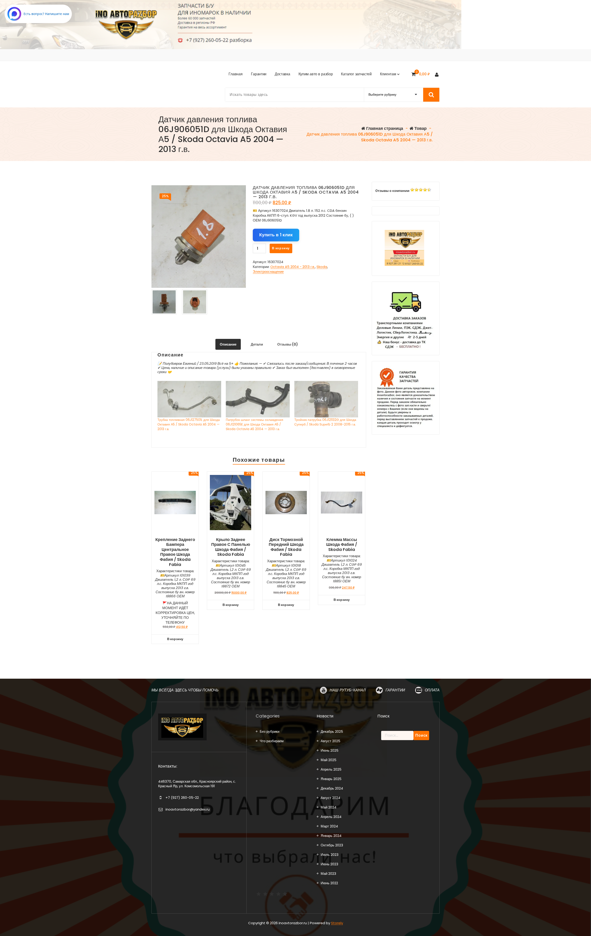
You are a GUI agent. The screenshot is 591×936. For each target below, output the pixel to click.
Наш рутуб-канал (348, 690)
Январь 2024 (331, 835)
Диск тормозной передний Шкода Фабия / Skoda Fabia (286, 547)
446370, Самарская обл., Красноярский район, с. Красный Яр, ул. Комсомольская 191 (197, 783)
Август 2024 (330, 797)
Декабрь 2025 (332, 731)
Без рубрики (269, 731)
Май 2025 (328, 759)
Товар (420, 128)
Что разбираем (271, 740)
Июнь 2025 (329, 750)
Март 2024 (329, 826)
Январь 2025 (331, 778)
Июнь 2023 (329, 864)
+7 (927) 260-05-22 (182, 797)
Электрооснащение (268, 271)
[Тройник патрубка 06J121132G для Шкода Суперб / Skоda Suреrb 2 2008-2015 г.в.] (326, 399)
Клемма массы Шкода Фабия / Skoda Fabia (341, 544)
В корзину (281, 248)
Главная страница (384, 128)
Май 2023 (328, 873)
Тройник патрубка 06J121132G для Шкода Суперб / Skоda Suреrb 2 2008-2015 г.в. (325, 422)
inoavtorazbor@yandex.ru (188, 809)
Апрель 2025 (331, 769)
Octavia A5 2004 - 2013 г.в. (292, 266)
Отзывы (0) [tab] (287, 344)
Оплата (432, 690)
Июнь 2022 (329, 883)
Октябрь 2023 (332, 845)
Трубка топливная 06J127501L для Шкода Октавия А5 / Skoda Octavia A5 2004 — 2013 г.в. (188, 424)
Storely (337, 923)
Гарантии (395, 690)
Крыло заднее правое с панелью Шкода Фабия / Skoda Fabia (230, 547)
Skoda (322, 266)
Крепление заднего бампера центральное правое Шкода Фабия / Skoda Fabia (175, 552)
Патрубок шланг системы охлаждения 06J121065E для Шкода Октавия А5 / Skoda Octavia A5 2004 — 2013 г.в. (254, 424)
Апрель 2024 (331, 816)
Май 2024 (328, 807)
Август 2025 (330, 740)
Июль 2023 (329, 854)
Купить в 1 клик (276, 235)
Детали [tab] (257, 344)
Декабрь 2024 (332, 788)
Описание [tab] (228, 344)
